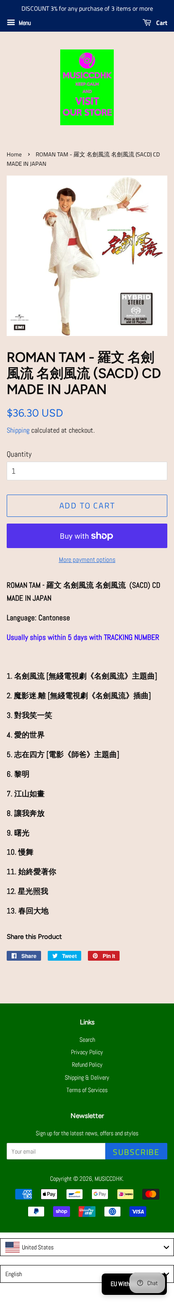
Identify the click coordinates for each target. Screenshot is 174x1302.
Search (87, 1040)
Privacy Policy (87, 1052)
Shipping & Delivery (87, 1077)
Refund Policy (87, 1064)
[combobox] (87, 1247)
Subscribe (136, 1152)
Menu (24, 23)
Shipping (18, 430)
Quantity (19, 454)
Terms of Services (87, 1090)
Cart (161, 22)
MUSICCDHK (109, 1179)
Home (14, 154)
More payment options (87, 559)
